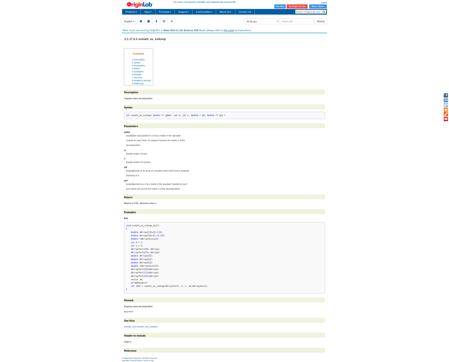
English (128, 21)
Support (182, 11)
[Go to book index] (148, 21)
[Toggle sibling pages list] (163, 21)
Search (321, 21)
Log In (324, 3)
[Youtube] (446, 119)
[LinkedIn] (446, 100)
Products (130, 11)
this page (229, 30)
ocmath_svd (130, 326)
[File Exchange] (446, 114)
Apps (147, 11)
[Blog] (446, 105)
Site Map (125, 360)
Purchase (164, 11)
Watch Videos (318, 6)
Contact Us (245, 11)
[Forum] (446, 109)
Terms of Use (148, 360)
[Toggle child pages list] (171, 21)
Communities (203, 11)
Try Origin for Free (297, 6)
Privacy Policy (136, 360)
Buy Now (280, 6)
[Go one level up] (156, 21)
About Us (225, 11)
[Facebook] (446, 95)
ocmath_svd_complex (147, 326)
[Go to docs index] (140, 21)
